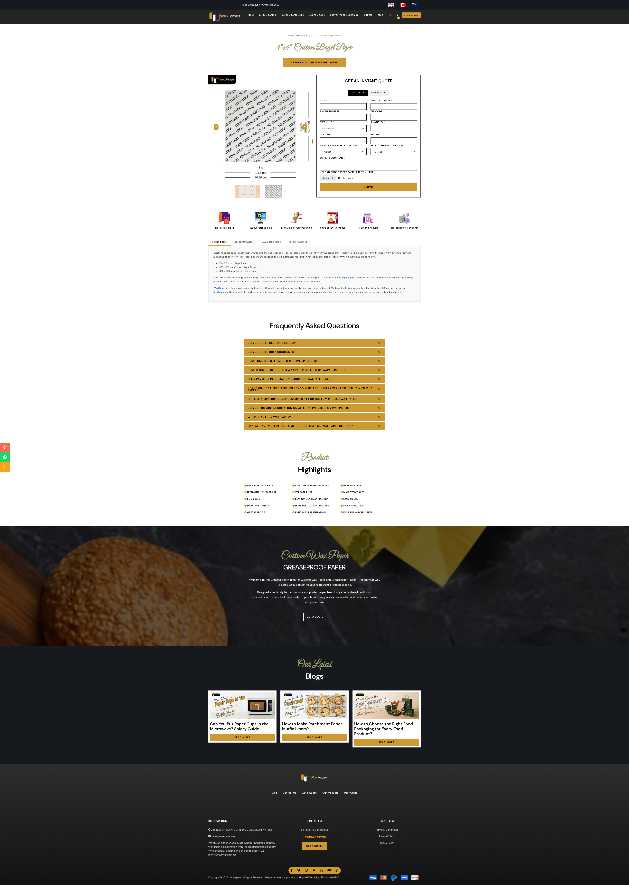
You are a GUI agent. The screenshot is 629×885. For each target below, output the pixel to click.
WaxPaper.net (220, 288)
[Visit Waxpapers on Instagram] (306, 870)
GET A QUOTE (314, 846)
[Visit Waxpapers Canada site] (403, 5)
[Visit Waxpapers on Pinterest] (314, 870)
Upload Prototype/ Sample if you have (347, 172)
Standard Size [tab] (378, 92)
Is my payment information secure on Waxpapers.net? (290, 379)
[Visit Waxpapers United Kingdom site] (391, 5)
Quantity (378, 122)
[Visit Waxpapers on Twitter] (298, 870)
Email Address (381, 100)
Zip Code (377, 111)
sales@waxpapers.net (223, 836)
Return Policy (386, 836)
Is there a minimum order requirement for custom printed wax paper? (303, 399)
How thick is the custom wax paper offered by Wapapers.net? (297, 370)
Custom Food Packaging (344, 15)
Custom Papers (267, 15)
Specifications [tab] (298, 242)
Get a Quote (411, 15)
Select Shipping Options (388, 145)
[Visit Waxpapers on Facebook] (291, 870)
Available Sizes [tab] (271, 242)
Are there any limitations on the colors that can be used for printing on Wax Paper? (310, 389)
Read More (242, 737)
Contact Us (289, 792)
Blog (380, 15)
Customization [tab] (244, 242)
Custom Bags (317, 15)
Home (251, 15)
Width (376, 134)
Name (324, 100)
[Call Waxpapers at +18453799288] (5, 447)
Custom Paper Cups (292, 15)
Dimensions (302, 35)
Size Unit (327, 122)
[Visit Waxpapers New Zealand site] (415, 5)
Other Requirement (333, 157)
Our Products (330, 792)
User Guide (350, 792)
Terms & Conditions (386, 829)
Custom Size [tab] (358, 92)
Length (326, 134)
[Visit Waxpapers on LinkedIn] (321, 870)
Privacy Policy (386, 843)
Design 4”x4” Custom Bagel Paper (314, 62)
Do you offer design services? (272, 343)
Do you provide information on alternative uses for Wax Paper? (299, 408)
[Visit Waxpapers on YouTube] (329, 870)
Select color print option (340, 145)
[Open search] (390, 15)
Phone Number (331, 111)
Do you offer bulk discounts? (271, 352)
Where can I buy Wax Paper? (269, 417)
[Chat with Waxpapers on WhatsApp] (5, 457)
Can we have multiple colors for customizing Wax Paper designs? (300, 426)
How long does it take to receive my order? (283, 361)
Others (368, 15)
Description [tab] (219, 242)
